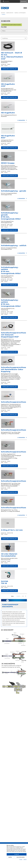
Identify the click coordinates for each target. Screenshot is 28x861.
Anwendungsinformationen (11, 24)
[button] (10, 1)
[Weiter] (25, 596)
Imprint (25, 859)
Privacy (21, 859)
